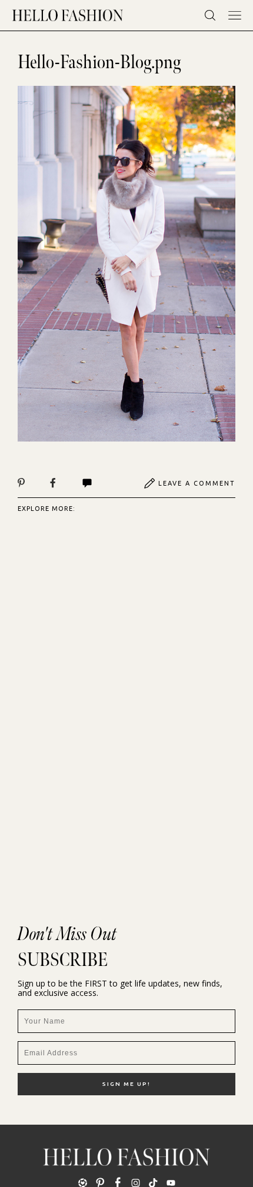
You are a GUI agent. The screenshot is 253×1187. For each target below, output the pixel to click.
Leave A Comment (196, 483)
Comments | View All (99, 483)
